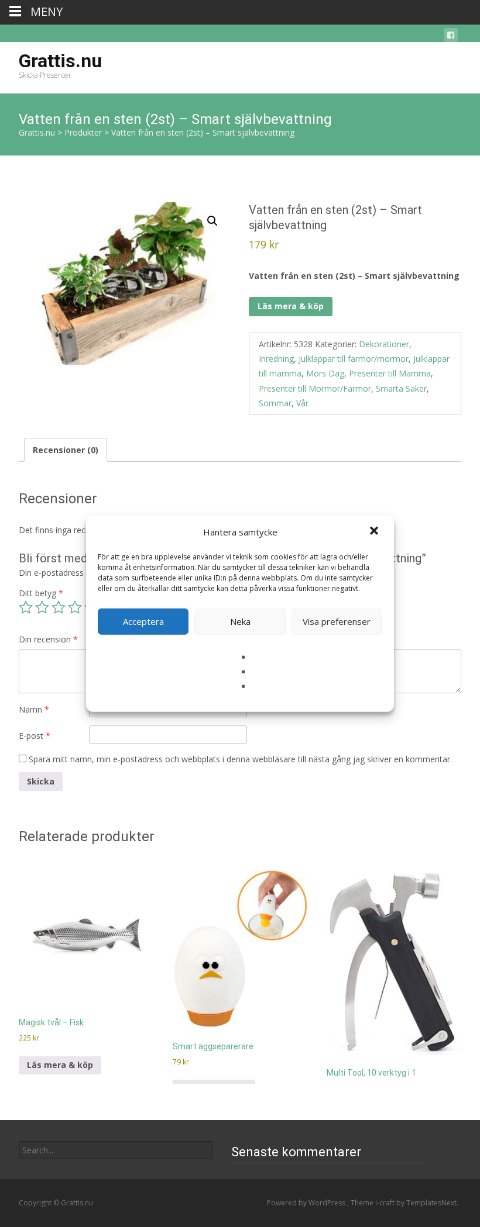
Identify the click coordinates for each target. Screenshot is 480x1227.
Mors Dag (325, 373)
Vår (302, 403)
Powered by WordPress (307, 1203)
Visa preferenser (337, 621)
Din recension (48, 639)
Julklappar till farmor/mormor (354, 358)
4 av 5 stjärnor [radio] (75, 607)
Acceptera (143, 621)
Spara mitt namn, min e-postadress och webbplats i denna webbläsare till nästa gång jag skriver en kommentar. (240, 759)
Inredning (276, 358)
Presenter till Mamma (390, 373)
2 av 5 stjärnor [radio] (42, 607)
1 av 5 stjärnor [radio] (26, 607)
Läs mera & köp (291, 306)
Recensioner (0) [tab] (65, 449)
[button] (375, 532)
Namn (34, 709)
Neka (240, 621)
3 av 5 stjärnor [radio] (59, 607)
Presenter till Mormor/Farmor (315, 388)
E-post (34, 735)
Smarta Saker (401, 388)
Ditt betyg (41, 593)
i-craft (385, 1203)
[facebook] (451, 37)
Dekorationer (384, 344)
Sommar (275, 403)
